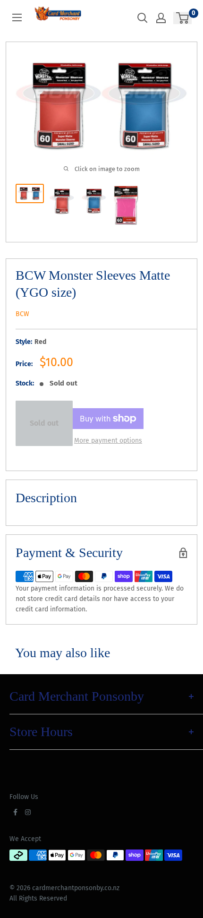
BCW (22, 314)
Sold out (44, 423)
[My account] (161, 18)
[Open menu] (17, 17)
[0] (183, 18)
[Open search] (142, 18)
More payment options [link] (108, 441)
